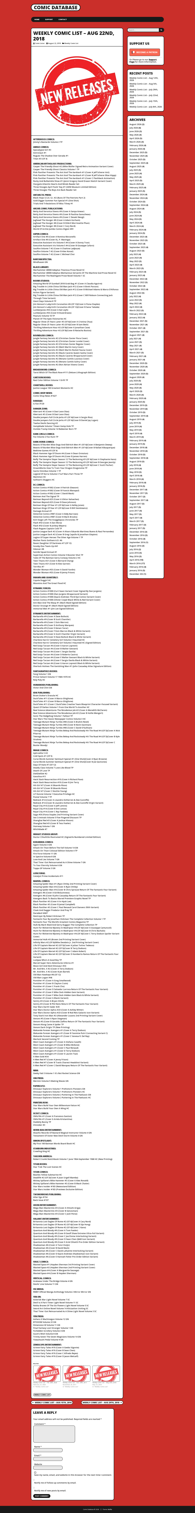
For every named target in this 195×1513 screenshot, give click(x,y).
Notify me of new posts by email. (50, 1490)
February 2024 (136, 229)
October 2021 (135, 328)
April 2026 (134, 138)
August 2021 (135, 335)
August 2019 (135, 419)
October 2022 (135, 286)
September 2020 (137, 373)
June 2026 (134, 131)
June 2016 (134, 552)
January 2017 (135, 528)
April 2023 (134, 264)
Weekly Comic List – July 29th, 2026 (143, 90)
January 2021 (135, 359)
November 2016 (137, 535)
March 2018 (135, 479)
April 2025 (134, 180)
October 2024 (135, 201)
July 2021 (133, 338)
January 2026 (135, 148)
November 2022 (137, 282)
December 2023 (136, 236)
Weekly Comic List (71, 43)
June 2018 (134, 468)
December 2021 (136, 321)
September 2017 (137, 500)
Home (36, 19)
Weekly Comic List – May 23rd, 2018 (104, 1383)
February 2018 (136, 482)
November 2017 (137, 493)
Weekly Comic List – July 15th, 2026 (143, 102)
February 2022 (136, 314)
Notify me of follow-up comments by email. (55, 1482)
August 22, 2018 (54, 43)
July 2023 (133, 254)
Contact (62, 19)
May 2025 (134, 177)
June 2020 (134, 384)
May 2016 (134, 556)
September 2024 (137, 205)
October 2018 (135, 454)
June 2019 (134, 426)
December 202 (136, 574)
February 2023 (136, 271)
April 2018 (134, 475)
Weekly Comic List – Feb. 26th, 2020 (45, 1383)
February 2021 (136, 356)
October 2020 (135, 370)
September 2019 (137, 415)
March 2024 (135, 226)
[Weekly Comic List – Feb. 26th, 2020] (47, 1374)
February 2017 (136, 524)
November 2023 (137, 240)
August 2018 (135, 461)
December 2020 (136, 363)
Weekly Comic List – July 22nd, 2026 (143, 96)
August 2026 (135, 124)
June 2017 (134, 510)
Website (38, 1464)
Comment (40, 1424)
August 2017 (135, 503)
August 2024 (135, 208)
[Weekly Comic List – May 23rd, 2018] (106, 1374)
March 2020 (135, 394)
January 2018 (135, 486)
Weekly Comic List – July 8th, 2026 (145, 106)
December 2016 (136, 531)
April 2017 (134, 517)
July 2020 (133, 380)
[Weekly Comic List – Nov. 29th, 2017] (76, 1374)
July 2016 (133, 549)
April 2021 (134, 349)
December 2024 (136, 194)
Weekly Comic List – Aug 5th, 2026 (143, 84)
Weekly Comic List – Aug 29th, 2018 (100, 1402)
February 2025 (136, 187)
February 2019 (136, 440)
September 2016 (137, 542)
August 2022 (135, 293)
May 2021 (134, 345)
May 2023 (134, 261)
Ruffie (110, 1509)
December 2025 (136, 152)
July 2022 (133, 296)
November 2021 (137, 324)
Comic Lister (40, 43)
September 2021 (137, 331)
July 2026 (133, 127)
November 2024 (137, 198)
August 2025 (135, 166)
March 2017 (135, 521)
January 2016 (135, 570)
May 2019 (134, 430)
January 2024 (135, 233)
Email (37, 1455)
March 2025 (135, 184)
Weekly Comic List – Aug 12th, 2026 (143, 79)
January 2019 (135, 444)
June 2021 (134, 342)
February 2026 (136, 145)
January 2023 (135, 275)
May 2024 (134, 219)
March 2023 (135, 268)
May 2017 (134, 514)
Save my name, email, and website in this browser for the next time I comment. (73, 1475)
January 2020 (135, 401)
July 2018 (133, 465)
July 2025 (133, 170)
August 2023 (135, 250)
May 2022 (134, 303)
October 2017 (135, 496)
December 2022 (136, 279)
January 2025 (135, 191)
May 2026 (134, 134)
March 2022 (135, 310)
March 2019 (135, 437)
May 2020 (134, 387)
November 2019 (137, 408)
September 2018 (137, 458)
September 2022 (137, 289)
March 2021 (135, 352)
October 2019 (135, 412)
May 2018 (134, 472)
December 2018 (136, 447)
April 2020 (134, 391)
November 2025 (137, 155)
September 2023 (137, 247)
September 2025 (137, 163)
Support (49, 19)
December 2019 (136, 405)
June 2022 (134, 300)
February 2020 (136, 398)
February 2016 (136, 566)
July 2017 (133, 507)
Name (38, 1446)
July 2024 (133, 212)
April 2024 (134, 222)
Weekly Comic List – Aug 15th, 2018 (52, 1402)
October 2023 (135, 243)
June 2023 (134, 257)
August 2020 (135, 377)
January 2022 (135, 317)
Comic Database (55, 7)
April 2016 (134, 559)
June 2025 (134, 173)
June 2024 (134, 215)
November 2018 (137, 451)
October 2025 (135, 159)
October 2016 (135, 538)
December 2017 (136, 489)
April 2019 (134, 433)
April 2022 (134, 307)
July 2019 (133, 422)
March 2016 (135, 563)
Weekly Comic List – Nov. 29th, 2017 (75, 1383)
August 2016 (135, 545)
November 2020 (137, 366)
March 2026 (135, 141)
